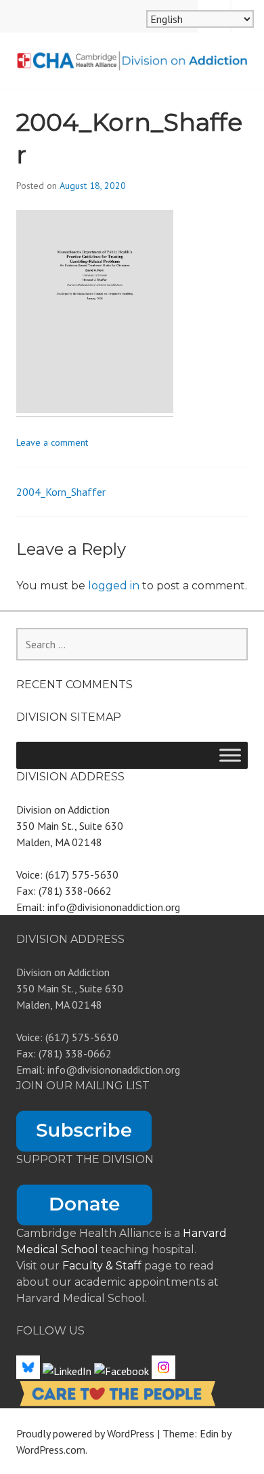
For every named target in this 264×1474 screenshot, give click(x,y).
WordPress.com (50, 1449)
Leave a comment (52, 442)
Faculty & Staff (103, 1265)
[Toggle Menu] (230, 755)
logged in (113, 585)
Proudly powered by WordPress (85, 1433)
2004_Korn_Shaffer (61, 492)
